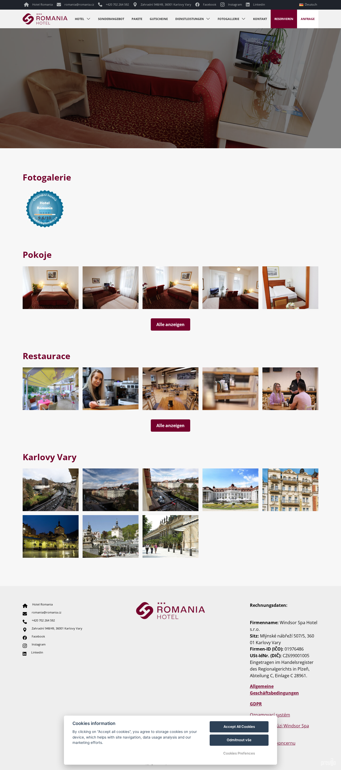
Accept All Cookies (239, 726)
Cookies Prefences (239, 753)
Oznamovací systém (270, 715)
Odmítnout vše (239, 740)
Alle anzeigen (170, 324)
